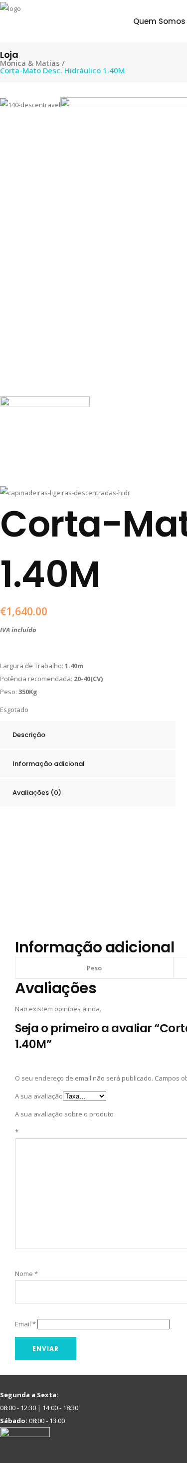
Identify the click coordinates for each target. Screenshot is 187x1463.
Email (25, 1323)
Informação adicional (48, 763)
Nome (26, 1273)
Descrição (28, 734)
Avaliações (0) (36, 792)
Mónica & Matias (30, 63)
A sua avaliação (39, 1096)
